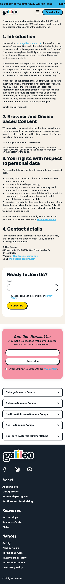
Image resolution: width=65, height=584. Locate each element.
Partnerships (10, 517)
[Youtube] (29, 469)
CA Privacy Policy (12, 567)
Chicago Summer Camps (20, 392)
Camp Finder (52, 12)
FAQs (5, 527)
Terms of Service (12, 552)
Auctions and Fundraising (17, 501)
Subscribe (17, 305)
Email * (10, 281)
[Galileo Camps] (10, 12)
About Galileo (10, 486)
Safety (6, 543)
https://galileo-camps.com (29, 43)
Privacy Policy (50, 369)
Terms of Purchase (13, 562)
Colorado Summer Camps (21, 403)
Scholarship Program (15, 496)
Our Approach (10, 491)
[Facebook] (4, 469)
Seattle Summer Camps (20, 425)
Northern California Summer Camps (27, 414)
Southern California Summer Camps (27, 435)
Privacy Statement (46, 219)
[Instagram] (17, 469)
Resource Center (12, 522)
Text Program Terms (14, 557)
